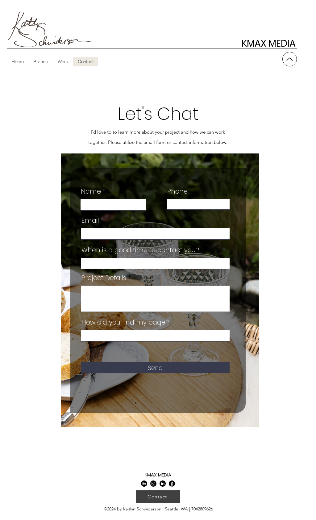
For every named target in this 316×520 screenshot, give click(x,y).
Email (90, 220)
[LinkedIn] (163, 483)
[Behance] (144, 483)
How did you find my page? (125, 322)
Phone (177, 191)
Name (91, 191)
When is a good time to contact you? (140, 250)
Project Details (103, 278)
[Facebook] (172, 483)
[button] (63, 61)
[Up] (289, 59)
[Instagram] (153, 483)
